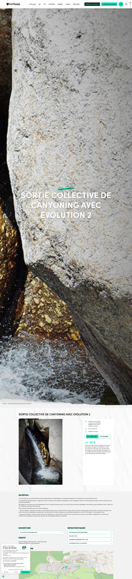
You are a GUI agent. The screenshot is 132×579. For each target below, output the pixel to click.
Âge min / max (73, 536)
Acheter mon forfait (109, 4)
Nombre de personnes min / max (78, 539)
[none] (130, 4)
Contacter (93, 436)
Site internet (104, 436)
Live (121, 4)
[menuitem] (130, 4)
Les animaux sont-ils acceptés (78, 543)
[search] (126, 4)
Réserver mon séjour (92, 4)
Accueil (4, 403)
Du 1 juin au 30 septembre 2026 (28, 532)
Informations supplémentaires (78, 532)
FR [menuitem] (130, 4)
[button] (66, 567)
